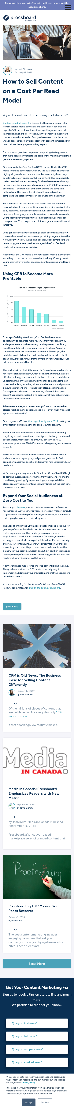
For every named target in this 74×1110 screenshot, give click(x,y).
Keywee (21, 507)
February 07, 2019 (23, 72)
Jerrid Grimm (26, 808)
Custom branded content (16, 123)
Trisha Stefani (26, 694)
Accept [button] (28, 1102)
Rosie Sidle (16, 920)
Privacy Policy (28, 1082)
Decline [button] (45, 1102)
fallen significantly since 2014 (43, 421)
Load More (37, 964)
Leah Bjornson (24, 69)
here (42, 6)
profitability (12, 606)
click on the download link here (44, 587)
